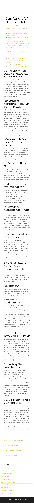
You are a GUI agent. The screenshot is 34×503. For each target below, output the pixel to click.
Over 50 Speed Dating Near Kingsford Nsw (13, 440)
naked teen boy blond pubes (7, 490)
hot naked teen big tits (6, 479)
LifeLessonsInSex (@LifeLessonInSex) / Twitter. (17, 45)
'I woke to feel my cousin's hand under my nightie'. (18, 43)
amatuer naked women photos (8, 471)
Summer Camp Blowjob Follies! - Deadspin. (16, 64)
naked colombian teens (6, 476)
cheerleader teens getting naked (8, 482)
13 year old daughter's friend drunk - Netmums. (18, 66)
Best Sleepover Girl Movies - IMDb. (15, 41)
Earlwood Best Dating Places (10, 455)
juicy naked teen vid (5, 487)
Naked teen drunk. (11, 56)
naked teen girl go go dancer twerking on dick (11, 468)
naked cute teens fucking (6, 493)
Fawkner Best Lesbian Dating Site (11, 445)
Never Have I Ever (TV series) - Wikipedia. (16, 58)
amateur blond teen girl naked (7, 485)
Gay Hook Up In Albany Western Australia (13, 450)
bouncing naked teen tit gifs (7, 473)
